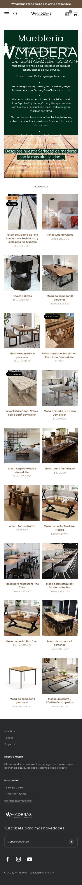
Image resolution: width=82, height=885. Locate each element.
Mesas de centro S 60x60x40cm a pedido (60, 700)
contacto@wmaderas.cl (18, 800)
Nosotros (9, 731)
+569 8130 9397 (14, 787)
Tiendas (9, 737)
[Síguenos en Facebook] (7, 859)
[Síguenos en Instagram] (18, 859)
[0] (67, 14)
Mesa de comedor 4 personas (22, 700)
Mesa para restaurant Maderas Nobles (59, 585)
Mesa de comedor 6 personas (22, 355)
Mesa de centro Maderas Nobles (59, 528)
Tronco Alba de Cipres (59, 234)
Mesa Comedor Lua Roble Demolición (60, 412)
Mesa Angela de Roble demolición (22, 470)
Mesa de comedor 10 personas (60, 297)
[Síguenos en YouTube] (30, 859)
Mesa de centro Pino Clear (22, 641)
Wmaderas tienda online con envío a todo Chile (41, 4)
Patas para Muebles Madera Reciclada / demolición (59, 355)
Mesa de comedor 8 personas (59, 643)
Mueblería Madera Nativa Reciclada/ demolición (22, 412)
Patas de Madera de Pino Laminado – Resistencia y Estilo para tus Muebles (22, 238)
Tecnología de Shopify (41, 872)
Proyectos (10, 744)
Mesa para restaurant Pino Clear (22, 585)
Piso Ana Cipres (22, 296)
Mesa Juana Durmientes (60, 468)
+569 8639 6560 (15, 794)
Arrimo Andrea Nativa (22, 526)
